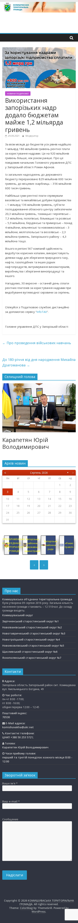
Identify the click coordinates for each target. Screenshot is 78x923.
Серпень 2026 (39, 472)
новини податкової (18, 93)
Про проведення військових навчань (36, 343)
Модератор (32, 135)
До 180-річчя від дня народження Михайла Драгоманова (39, 362)
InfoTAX (42, 312)
